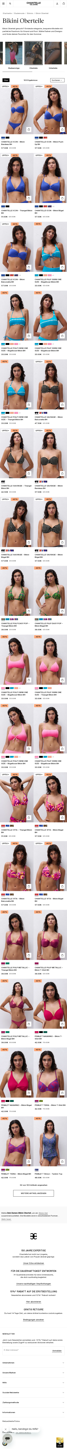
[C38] (16, 619)
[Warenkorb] (63, 3)
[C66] (45, 1032)
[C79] (45, 137)
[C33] (7, 619)
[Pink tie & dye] (3, 688)
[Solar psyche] (3, 825)
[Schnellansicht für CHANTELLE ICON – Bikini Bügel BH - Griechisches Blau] (62, 198)
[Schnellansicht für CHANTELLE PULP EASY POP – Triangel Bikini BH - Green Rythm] (28, 611)
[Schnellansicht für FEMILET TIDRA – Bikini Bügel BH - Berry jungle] (28, 1161)
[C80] (50, 206)
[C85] (7, 825)
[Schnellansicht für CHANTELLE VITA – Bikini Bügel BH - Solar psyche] (62, 817)
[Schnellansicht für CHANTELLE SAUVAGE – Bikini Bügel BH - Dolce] (28, 542)
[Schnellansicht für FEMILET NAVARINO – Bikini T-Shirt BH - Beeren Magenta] (62, 1024)
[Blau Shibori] (36, 275)
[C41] (7, 963)
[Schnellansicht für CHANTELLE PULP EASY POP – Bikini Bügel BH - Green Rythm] (62, 611)
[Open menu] (3, 3)
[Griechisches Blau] (3, 137)
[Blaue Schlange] (36, 1169)
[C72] (41, 1101)
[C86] (12, 825)
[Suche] (10, 3)
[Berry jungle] (36, 1101)
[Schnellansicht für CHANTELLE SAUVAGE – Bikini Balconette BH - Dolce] (62, 404)
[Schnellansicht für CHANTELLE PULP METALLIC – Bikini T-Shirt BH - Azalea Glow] (62, 955)
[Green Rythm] (3, 619)
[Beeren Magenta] (36, 1032)
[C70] (45, 413)
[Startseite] (33, 3)
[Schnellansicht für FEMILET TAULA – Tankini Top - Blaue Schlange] (62, 1161)
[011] (7, 137)
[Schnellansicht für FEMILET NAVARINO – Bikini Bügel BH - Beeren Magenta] (28, 1092)
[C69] (41, 413)
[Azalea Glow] (3, 963)
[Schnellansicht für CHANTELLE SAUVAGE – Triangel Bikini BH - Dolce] (28, 473)
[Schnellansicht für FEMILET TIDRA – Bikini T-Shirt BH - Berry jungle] (62, 1092)
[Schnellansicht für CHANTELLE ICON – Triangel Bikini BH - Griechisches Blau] (28, 198)
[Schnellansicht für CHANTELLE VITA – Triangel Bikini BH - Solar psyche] (28, 817)
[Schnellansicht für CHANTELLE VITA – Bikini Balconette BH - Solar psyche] (28, 886)
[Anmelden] (57, 3)
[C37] (12, 619)
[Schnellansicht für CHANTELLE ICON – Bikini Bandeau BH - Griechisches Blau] (28, 129)
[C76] (45, 275)
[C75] (12, 688)
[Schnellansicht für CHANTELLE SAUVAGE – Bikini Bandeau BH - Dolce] (62, 473)
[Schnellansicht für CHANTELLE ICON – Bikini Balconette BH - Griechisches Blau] (28, 267)
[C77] (50, 275)
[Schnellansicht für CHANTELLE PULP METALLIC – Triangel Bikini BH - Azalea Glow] (28, 955)
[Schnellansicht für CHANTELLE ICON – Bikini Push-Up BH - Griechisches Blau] (62, 129)
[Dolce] (36, 413)
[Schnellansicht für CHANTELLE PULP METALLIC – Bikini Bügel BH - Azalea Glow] (28, 1024)
